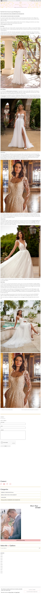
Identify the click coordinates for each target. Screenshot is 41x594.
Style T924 (4, 96)
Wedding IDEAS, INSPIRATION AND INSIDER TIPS (14, 13)
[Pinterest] (37, 1)
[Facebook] (33, 1)
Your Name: (2, 422)
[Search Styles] (30, 0)
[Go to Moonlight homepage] (20, 4)
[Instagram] (39, 1)
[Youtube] (35, 1)
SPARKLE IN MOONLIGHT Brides (7, 492)
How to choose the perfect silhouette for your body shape (30, 409)
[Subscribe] (39, 548)
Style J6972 (18, 290)
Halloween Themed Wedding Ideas (7, 409)
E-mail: (1, 426)
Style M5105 (32, 33)
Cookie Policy (17, 592)
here (23, 297)
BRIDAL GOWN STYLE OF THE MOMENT (9, 494)
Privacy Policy (11, 592)
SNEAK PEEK (3, 497)
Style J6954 (33, 221)
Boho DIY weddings (36, 220)
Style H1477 (38, 155)
